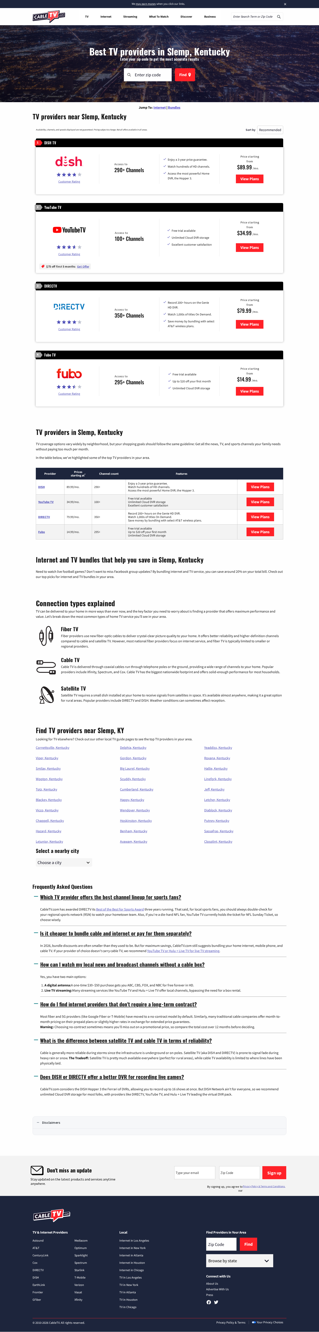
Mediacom (81, 1240)
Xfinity (78, 1300)
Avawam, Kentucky (133, 841)
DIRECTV (44, 517)
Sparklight (81, 1255)
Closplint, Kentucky (218, 841)
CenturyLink (40, 1255)
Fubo (41, 532)
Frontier (38, 1292)
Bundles (174, 107)
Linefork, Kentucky (218, 779)
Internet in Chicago (131, 1270)
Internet (105, 16)
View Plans (251, 178)
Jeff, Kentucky (214, 789)
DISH (41, 487)
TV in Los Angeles (130, 1277)
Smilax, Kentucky (48, 768)
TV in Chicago (127, 1307)
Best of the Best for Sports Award (120, 909)
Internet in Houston (132, 1263)
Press (209, 1295)
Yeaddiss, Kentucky (218, 747)
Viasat (78, 1292)
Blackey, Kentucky (49, 800)
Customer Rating (69, 181)
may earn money (146, 4)
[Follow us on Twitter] (216, 1304)
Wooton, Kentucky (49, 779)
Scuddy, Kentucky (133, 779)
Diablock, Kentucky (218, 810)
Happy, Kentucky (132, 800)
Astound (38, 1240)
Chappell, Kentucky (50, 820)
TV (87, 16)
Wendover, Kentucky (135, 810)
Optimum (80, 1248)
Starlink (79, 1270)
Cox (35, 1263)
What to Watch (159, 16)
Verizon (79, 1285)
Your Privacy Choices (270, 1322)
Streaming (130, 16)
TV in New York (128, 1285)
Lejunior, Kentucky (49, 841)
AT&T (36, 1248)
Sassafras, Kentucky (218, 831)
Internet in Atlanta (131, 1255)
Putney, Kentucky (216, 820)
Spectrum (80, 1263)
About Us (212, 1283)
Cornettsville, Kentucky (52, 747)
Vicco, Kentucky (47, 810)
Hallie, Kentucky (215, 768)
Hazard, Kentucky (48, 831)
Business (210, 16)
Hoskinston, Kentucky (136, 820)
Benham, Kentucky (133, 831)
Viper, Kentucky (47, 758)
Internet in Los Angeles (134, 1240)
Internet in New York (132, 1248)
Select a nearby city (57, 850)
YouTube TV (46, 502)
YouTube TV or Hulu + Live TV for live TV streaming (183, 951)
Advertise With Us (217, 1289)
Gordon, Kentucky (133, 758)
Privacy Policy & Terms (230, 1322)
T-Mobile (80, 1277)
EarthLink (39, 1285)
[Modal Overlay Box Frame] (159, 1176)
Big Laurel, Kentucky (135, 768)
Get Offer (83, 266)
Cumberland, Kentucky (136, 789)
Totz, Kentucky (46, 789)
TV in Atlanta (127, 1292)
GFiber (37, 1300)
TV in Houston (128, 1300)
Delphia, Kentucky (133, 747)
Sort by (250, 130)
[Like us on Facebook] (208, 1304)
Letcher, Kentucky (217, 800)
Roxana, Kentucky (217, 758)
